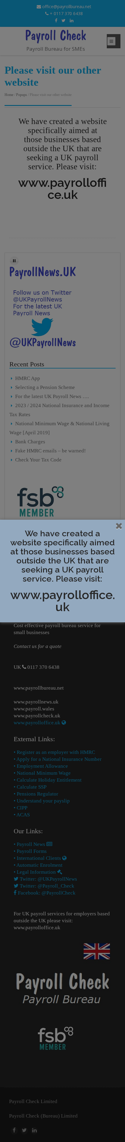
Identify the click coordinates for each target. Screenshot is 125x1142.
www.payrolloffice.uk (62, 601)
